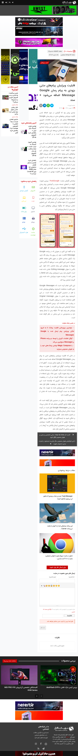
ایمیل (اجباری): (52, 577)
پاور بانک (24, 211)
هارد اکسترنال (24, 232)
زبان (54, 586)
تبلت (32, 201)
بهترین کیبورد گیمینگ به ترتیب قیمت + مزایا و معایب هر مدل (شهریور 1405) (31, 149)
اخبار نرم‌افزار (44, 63)
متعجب (51, 586)
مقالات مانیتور (15, 117)
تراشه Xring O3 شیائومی (68, 55)
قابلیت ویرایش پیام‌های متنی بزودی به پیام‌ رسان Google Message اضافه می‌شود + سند (57, 93)
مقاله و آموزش (15, 105)
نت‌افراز (68, 737)
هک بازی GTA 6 (53, 55)
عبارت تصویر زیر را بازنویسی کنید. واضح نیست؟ (59, 610)
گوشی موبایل (24, 190)
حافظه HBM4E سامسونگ (55, 51)
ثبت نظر (43, 628)
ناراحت (56, 586)
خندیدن (47, 586)
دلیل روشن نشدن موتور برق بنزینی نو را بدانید (13, 110)
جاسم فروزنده (71, 105)
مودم (23, 222)
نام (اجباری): (71, 577)
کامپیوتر (33, 190)
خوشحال (49, 586)
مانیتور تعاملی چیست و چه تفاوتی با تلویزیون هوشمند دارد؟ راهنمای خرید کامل (13, 126)
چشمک (59, 586)
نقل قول (42, 586)
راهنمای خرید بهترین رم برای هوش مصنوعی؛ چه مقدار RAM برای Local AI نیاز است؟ (31, 167)
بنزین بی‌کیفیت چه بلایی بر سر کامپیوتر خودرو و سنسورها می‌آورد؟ (13, 97)
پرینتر (33, 222)
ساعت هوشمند (32, 233)
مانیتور (33, 211)
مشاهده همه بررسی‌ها (10, 661)
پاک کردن (44, 586)
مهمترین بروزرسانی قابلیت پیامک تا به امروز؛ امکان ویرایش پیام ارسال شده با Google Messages (57, 331)
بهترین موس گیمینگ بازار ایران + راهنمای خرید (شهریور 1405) (32, 132)
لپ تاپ (24, 201)
